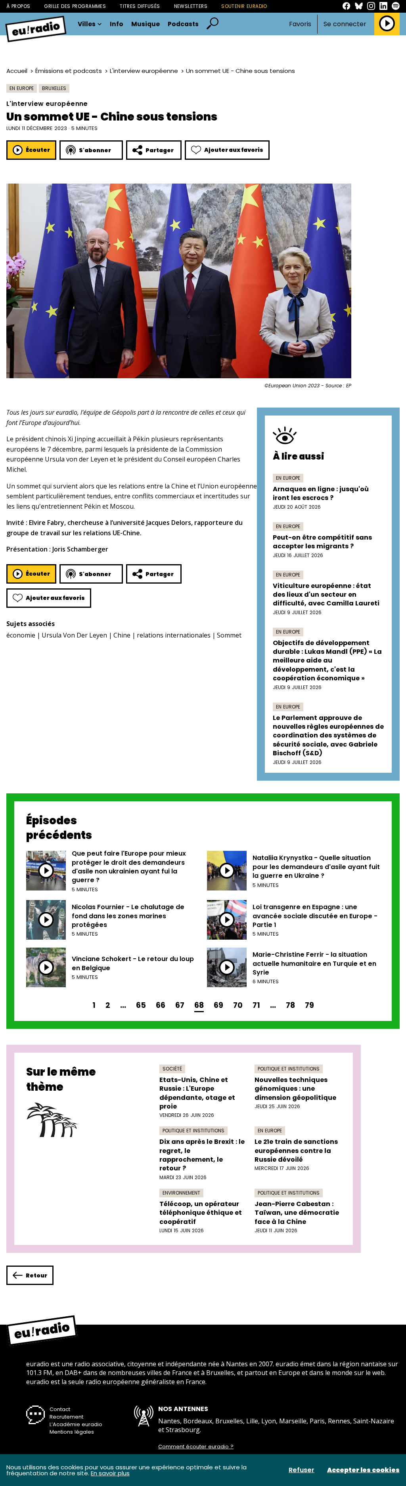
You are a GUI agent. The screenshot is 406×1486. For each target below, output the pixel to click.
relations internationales (174, 635)
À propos (18, 6)
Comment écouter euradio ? (196, 1446)
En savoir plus (110, 1473)
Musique (145, 24)
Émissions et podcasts (68, 71)
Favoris (300, 24)
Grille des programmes (75, 6)
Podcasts (183, 24)
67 (179, 1005)
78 (290, 1005)
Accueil (16, 71)
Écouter (38, 150)
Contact (60, 1409)
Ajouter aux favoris (233, 150)
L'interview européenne (144, 71)
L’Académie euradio (76, 1424)
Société (172, 1068)
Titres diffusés (140, 6)
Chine (121, 635)
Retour (36, 1275)
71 (256, 1005)
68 (199, 1005)
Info (116, 24)
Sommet (229, 635)
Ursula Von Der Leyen (74, 635)
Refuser (301, 1470)
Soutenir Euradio (244, 6)
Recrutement (66, 1417)
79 (309, 1005)
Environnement (181, 1192)
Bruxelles (54, 88)
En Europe (22, 88)
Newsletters (191, 6)
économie (20, 635)
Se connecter (345, 24)
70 (238, 1005)
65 (141, 1005)
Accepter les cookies (363, 1470)
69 (218, 1005)
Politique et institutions (289, 1068)
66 (160, 1005)
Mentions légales (72, 1432)
